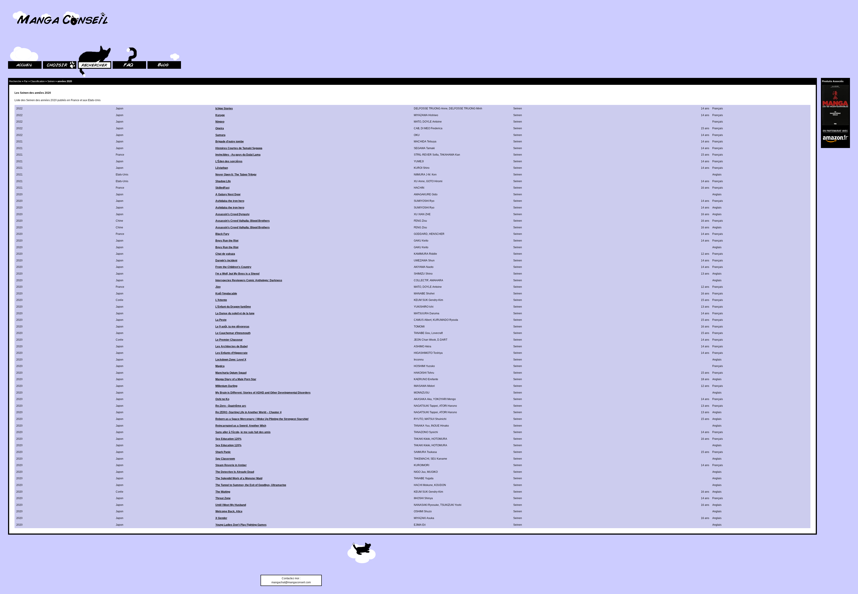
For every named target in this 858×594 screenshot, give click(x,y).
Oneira (219, 128)
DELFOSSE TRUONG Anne (431, 108)
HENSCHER (436, 234)
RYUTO (418, 419)
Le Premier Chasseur (229, 339)
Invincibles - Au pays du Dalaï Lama (238, 154)
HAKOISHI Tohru (424, 372)
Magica (220, 366)
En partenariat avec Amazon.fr (834, 130)
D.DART (442, 339)
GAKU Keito (421, 240)
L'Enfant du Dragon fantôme (233, 306)
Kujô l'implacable (226, 293)
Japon (119, 108)
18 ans (705, 379)
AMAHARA (436, 280)
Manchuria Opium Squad (230, 372)
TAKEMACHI (421, 458)
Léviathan (221, 167)
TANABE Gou (422, 333)
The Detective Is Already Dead (234, 471)
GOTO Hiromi (434, 181)
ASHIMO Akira (422, 346)
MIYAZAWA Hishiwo (426, 115)
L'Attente (221, 300)
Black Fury (222, 234)
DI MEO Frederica (431, 128)
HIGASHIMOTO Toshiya (428, 352)
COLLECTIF (421, 280)
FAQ (115, 40)
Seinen (51, 81)
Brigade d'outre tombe (229, 141)
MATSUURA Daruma (426, 313)
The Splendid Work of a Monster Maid (238, 478)
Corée (119, 300)
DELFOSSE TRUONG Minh (465, 108)
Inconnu (419, 359)
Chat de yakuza (225, 253)
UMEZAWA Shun (424, 260)
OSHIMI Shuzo (423, 511)
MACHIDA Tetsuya (425, 141)
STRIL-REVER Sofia (426, 154)
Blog (150, 40)
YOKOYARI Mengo (444, 399)
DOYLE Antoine (432, 121)
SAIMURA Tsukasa (425, 452)
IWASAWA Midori (424, 386)
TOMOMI (419, 326)
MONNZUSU (421, 392)
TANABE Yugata (423, 478)
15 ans (705, 128)
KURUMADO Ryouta (445, 319)
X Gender (221, 518)
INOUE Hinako (440, 425)
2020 (19, 194)
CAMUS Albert (422, 319)
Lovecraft (437, 333)
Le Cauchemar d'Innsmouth (232, 333)
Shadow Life (223, 181)
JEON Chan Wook (425, 339)
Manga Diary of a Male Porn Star (235, 379)
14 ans (705, 108)
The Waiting (222, 491)
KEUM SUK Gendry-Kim (428, 300)
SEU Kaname (439, 458)
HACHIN (419, 187)
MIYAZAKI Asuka (424, 518)
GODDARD (421, 234)
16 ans (705, 187)
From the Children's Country (233, 267)
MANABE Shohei (424, 293)
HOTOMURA (439, 438)
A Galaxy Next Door (228, 194)
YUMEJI (419, 161)
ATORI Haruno (448, 405)
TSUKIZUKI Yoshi (450, 504)
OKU (417, 135)
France (120, 154)
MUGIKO (432, 471)
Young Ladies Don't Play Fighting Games (241, 524)
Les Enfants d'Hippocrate (231, 352)
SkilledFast (222, 187)
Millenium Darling (226, 386)
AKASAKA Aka (423, 399)
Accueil (12, 40)
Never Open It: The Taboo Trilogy (236, 174)
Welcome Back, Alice (228, 511)
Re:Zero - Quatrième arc (230, 405)
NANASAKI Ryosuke (426, 504)
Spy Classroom (225, 458)
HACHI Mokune (423, 485)
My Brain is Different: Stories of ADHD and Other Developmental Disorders (263, 392)
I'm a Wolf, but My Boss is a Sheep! (237, 273)
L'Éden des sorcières (228, 161)
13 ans (705, 273)
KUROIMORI (421, 465)
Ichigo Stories (224, 108)
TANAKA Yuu (422, 425)
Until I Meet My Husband (230, 504)
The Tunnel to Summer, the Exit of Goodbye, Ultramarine (250, 485)
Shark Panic (223, 452)
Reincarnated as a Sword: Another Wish (240, 425)
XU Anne (419, 181)
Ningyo (219, 121)
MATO (417, 121)
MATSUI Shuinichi (435, 419)
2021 (19, 141)
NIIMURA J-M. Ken (425, 174)
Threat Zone (223, 498)
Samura (220, 135)
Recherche (15, 81)
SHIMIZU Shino (423, 273)
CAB (416, 128)
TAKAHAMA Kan (450, 154)
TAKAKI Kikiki (422, 438)
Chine (119, 220)
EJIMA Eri (420, 524)
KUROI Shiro (421, 167)
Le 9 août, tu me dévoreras (232, 326)
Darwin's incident (226, 260)
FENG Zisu (420, 220)
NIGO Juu (420, 471)
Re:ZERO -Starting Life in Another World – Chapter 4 (248, 412)
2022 (19, 108)
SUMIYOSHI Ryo (424, 200)
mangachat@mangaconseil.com (291, 582)
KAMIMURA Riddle (425, 253)
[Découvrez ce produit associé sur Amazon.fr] (835, 105)
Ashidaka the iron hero (229, 200)
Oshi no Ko (222, 399)
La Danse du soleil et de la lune (234, 313)
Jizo (218, 286)
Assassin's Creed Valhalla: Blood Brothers (242, 220)
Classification (37, 81)
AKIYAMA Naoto (423, 267)
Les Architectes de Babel (231, 346)
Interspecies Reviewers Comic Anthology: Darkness (248, 280)
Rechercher (85, 40)
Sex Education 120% (228, 438)
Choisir (47, 40)
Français (717, 108)
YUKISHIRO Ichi (423, 306)
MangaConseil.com (20, 9)
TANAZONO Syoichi (426, 432)
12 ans (705, 253)
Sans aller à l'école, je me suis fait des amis (243, 432)
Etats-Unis (122, 174)
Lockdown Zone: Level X (230, 359)
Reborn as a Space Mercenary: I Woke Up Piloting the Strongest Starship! (262, 419)
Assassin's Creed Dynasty (232, 214)
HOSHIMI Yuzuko (424, 366)
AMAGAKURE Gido (425, 194)
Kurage (220, 115)
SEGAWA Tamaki (424, 148)
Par (26, 81)
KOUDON (440, 485)
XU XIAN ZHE (422, 214)
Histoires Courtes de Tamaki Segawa (238, 148)
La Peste (221, 319)
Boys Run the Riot (226, 240)
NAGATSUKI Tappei (426, 405)
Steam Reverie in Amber (231, 465)
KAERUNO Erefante (426, 379)
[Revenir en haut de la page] (361, 554)
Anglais (716, 174)
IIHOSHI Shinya (423, 498)
